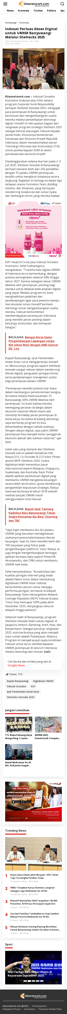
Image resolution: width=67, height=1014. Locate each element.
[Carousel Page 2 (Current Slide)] (29, 981)
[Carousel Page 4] (37, 981)
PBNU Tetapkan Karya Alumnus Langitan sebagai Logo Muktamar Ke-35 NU (32, 889)
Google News (16, 665)
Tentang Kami (39, 1005)
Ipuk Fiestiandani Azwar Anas (23, 691)
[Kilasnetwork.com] (34, 3)
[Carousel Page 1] (25, 981)
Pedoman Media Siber (50, 1009)
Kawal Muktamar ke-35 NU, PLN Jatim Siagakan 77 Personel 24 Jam (18, 764)
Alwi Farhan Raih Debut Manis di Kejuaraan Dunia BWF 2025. (30, 973)
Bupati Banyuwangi (17, 681)
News (17, 43)
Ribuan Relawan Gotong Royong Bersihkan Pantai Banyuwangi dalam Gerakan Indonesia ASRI (35, 928)
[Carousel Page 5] (41, 981)
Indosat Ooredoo (16, 686)
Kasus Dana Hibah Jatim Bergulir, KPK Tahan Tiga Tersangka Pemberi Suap (34, 876)
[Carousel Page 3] (33, 981)
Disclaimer (29, 1009)
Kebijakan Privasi (12, 1009)
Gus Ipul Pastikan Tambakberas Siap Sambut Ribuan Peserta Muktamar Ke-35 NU (34, 915)
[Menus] (5, 4)
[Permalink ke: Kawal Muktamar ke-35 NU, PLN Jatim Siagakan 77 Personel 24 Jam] (18, 751)
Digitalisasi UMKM (43, 681)
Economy (9, 43)
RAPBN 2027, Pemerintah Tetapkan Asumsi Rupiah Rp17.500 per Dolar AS (48, 736)
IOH (33, 686)
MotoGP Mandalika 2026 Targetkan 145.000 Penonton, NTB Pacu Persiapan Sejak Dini (33, 902)
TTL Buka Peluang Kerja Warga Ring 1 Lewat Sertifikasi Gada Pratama (18, 736)
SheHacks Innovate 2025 (20, 697)
